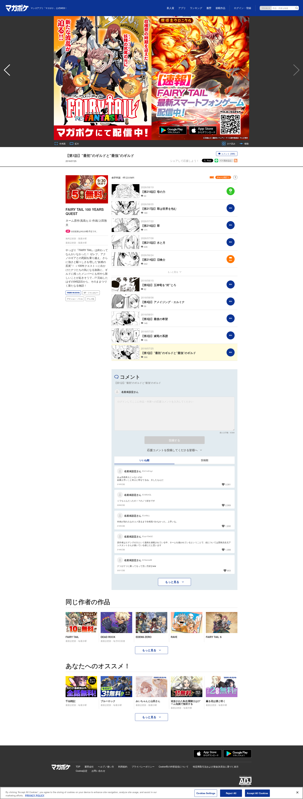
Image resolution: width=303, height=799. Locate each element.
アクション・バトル (75, 299)
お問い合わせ (98, 770)
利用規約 (122, 766)
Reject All (231, 793)
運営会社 (89, 766)
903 (229, 570)
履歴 (208, 8)
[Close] (297, 792)
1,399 (228, 549)
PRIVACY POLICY (34, 795)
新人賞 (170, 8)
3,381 (228, 484)
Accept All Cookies (257, 793)
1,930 (228, 526)
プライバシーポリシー (143, 766)
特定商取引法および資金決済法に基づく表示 (215, 766)
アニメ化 (90, 299)
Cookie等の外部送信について (173, 766)
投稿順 (204, 460)
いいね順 (144, 460)
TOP (78, 766)
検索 (297, 8)
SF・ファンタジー (91, 292)
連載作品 (220, 8)
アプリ (182, 8)
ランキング (196, 8)
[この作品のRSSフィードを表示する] (235, 160)
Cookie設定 (81, 770)
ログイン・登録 (242, 8)
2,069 (228, 505)
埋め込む (227, 160)
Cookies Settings (205, 793)
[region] (151, 793)
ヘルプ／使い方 (106, 766)
